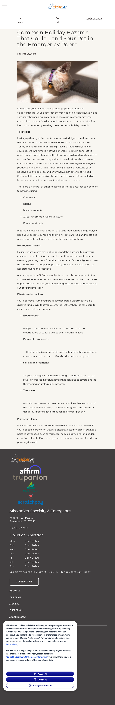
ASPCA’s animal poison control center (58, 275)
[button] (4, 7)
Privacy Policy (12, 644)
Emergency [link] (16, 610)
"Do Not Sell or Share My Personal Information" (27, 657)
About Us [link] (15, 591)
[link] (57, 6)
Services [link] (15, 603)
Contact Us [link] (24, 581)
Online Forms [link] (18, 616)
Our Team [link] (15, 597)
